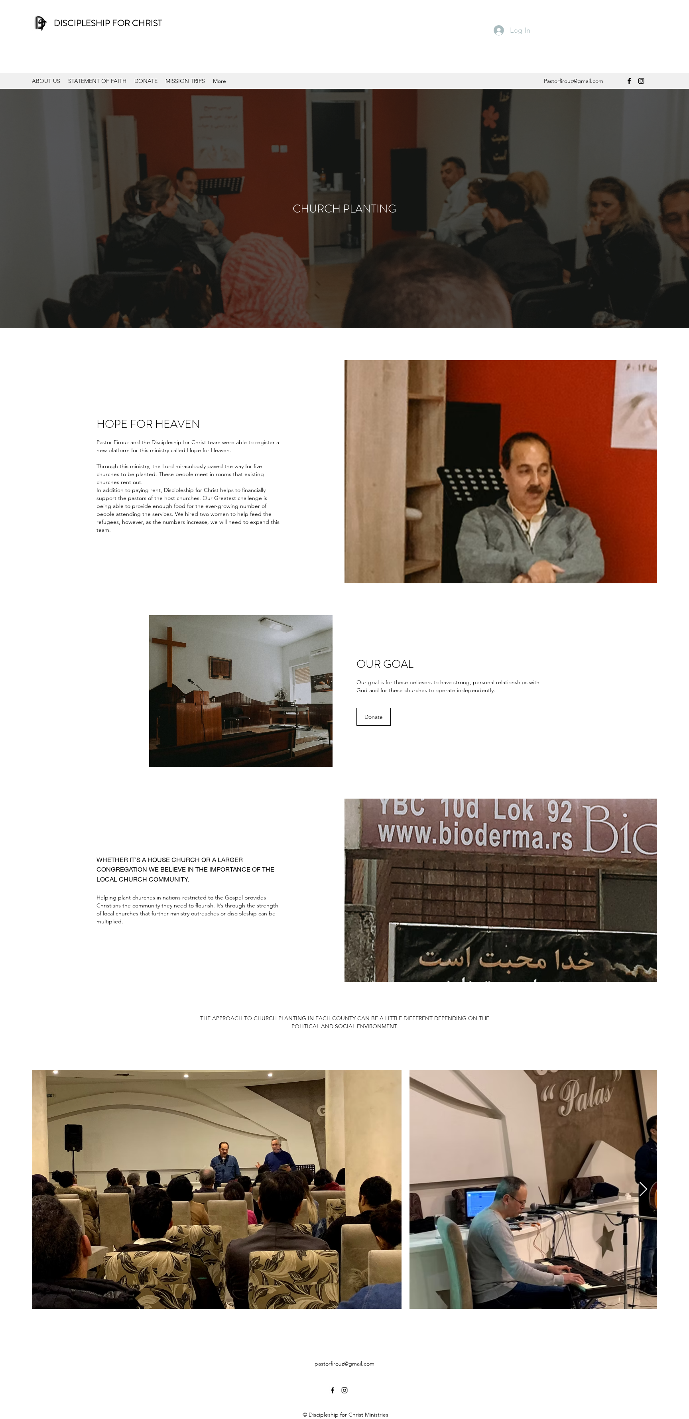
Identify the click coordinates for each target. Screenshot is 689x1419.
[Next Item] (643, 1189)
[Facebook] (629, 81)
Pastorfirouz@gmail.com (573, 81)
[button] (373, 717)
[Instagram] (641, 81)
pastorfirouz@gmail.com (344, 1363)
